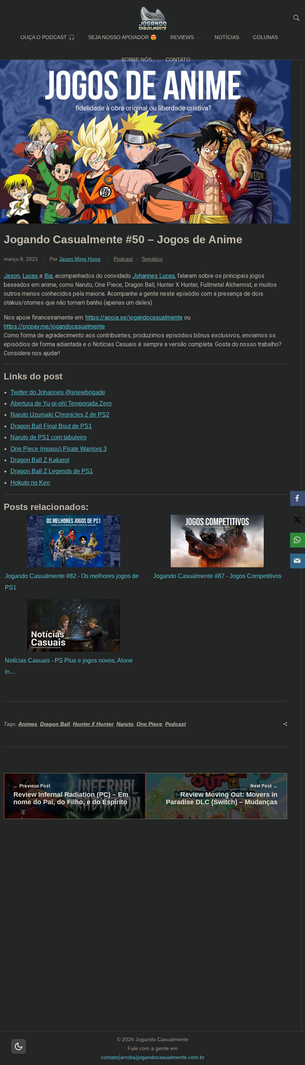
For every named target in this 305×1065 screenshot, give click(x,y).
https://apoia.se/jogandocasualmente (134, 317)
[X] (297, 519)
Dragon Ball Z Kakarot (39, 460)
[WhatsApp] (297, 540)
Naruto (125, 724)
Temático (152, 259)
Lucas (30, 275)
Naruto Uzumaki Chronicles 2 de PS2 (59, 414)
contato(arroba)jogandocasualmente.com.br (153, 1057)
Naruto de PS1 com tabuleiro (48, 437)
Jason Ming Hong (79, 259)
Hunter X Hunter (93, 724)
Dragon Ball (55, 724)
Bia (48, 275)
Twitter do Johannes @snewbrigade (57, 392)
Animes (27, 724)
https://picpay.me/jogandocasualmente (54, 326)
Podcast (123, 259)
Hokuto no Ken (30, 482)
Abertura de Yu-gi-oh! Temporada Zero (61, 403)
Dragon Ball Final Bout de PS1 (51, 426)
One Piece (149, 724)
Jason (12, 275)
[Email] (297, 561)
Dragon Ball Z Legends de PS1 (51, 471)
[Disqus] (145, 938)
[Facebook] (297, 498)
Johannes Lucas (153, 275)
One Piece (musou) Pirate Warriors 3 (58, 449)
